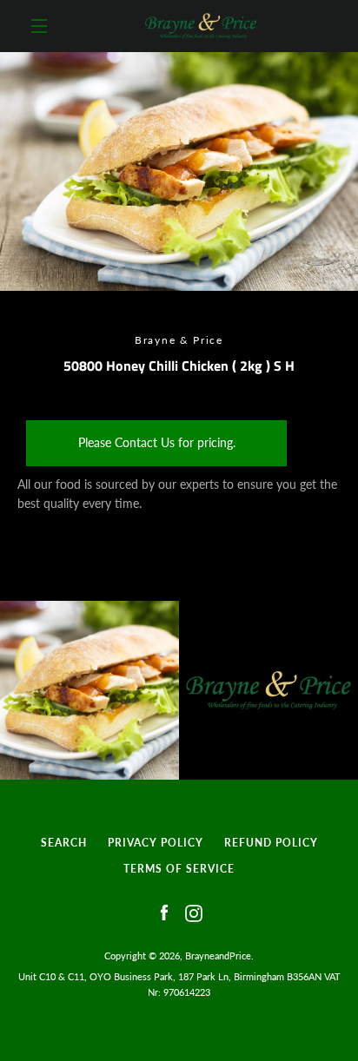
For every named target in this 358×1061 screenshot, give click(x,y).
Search (64, 842)
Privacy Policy (155, 842)
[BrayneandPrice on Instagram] (193, 912)
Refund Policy (271, 842)
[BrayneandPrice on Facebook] (164, 912)
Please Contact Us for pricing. (156, 442)
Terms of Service (179, 868)
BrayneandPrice (218, 955)
